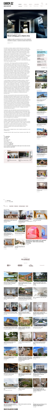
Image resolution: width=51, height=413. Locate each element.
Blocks (9, 150)
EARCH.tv (30, 4)
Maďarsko (16, 206)
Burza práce (37, 4)
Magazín (20, 4)
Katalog (25, 4)
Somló (27, 206)
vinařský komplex (22, 206)
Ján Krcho (9, 200)
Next (31, 155)
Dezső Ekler (8, 136)
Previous (8, 155)
